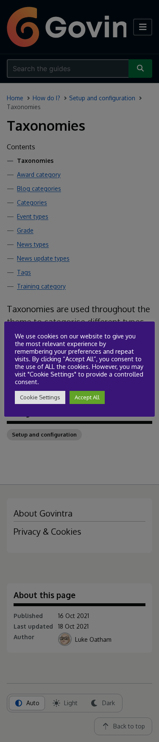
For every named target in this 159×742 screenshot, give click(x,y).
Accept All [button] (87, 397)
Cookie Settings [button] (40, 397)
